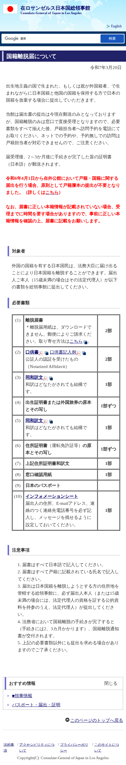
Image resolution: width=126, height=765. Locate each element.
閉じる (111, 683)
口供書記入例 (63, 352)
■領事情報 (22, 695)
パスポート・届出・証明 (36, 704)
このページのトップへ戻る (96, 720)
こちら (76, 341)
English (116, 26)
